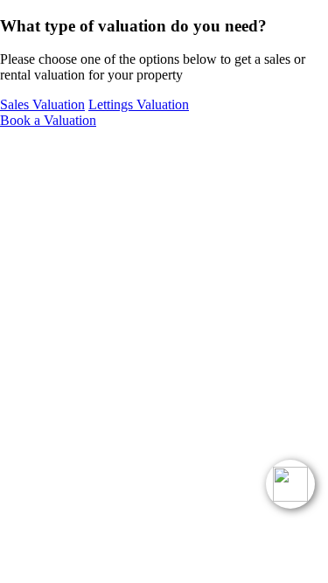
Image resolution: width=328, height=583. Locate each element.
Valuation (42, 104)
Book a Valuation (48, 120)
